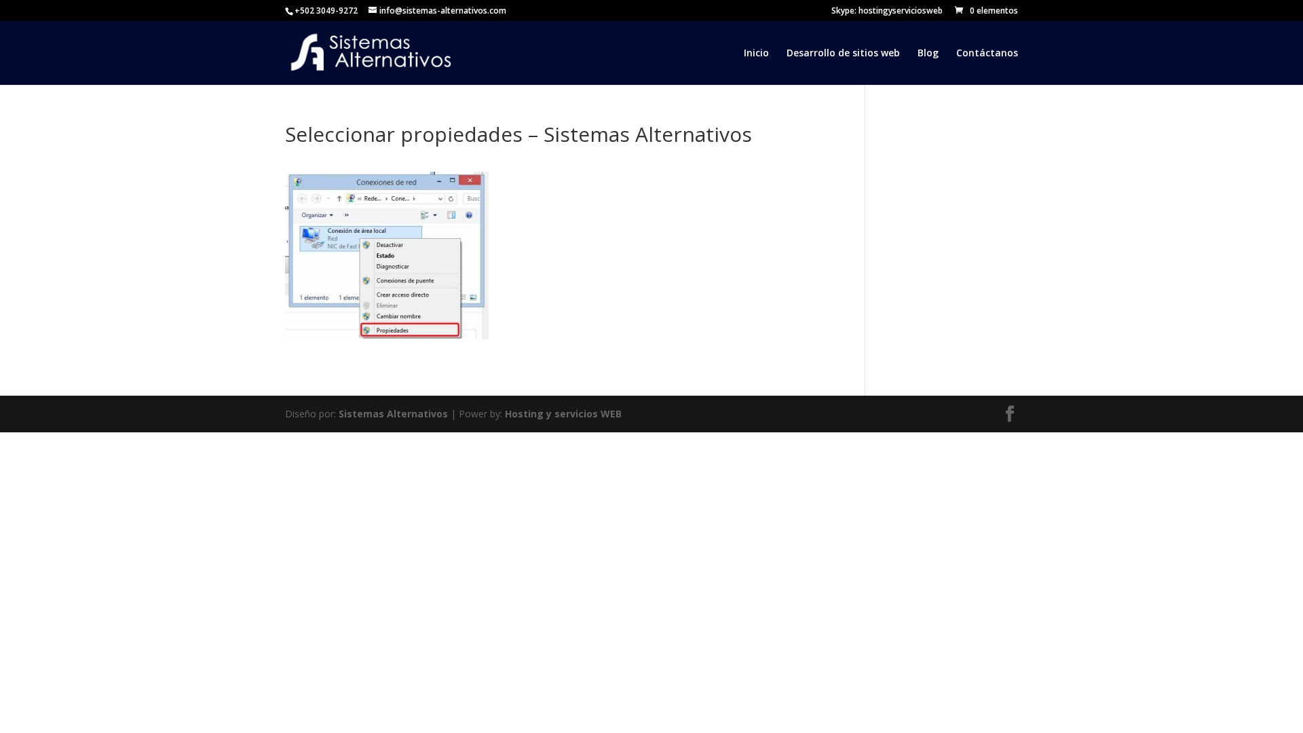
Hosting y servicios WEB (563, 413)
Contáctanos (987, 53)
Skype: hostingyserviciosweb (887, 11)
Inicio (756, 53)
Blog (928, 53)
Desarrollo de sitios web (843, 53)
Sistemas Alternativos (393, 413)
